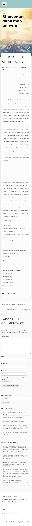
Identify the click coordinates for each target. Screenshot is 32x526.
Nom (3, 356)
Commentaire (6, 336)
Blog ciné (14, 293)
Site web (4, 371)
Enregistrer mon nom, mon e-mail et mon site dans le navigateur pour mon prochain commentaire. (14, 380)
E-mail (4, 363)
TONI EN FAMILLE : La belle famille (13, 418)
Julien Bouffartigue (9, 67)
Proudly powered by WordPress (13, 521)
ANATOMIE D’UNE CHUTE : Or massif (13, 421)
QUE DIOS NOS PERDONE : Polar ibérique (15, 310)
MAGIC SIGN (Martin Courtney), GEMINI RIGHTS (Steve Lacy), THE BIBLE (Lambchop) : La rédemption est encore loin (16, 427)
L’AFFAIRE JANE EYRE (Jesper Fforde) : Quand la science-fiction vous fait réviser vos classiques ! (15, 449)
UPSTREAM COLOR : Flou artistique (14, 304)
